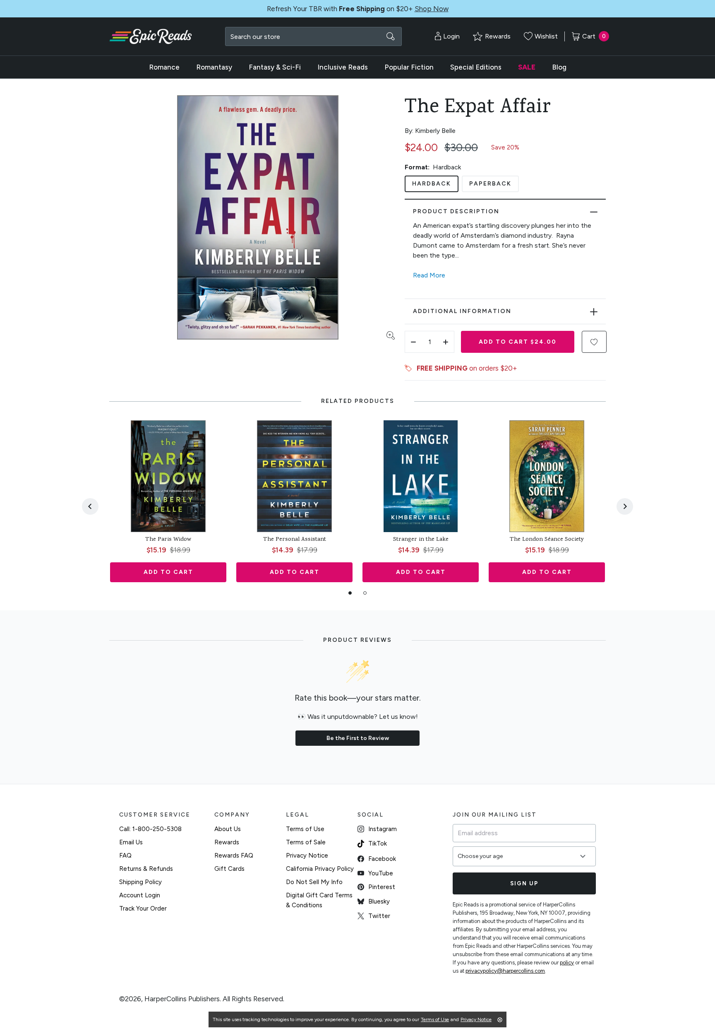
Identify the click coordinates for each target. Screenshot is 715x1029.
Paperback (490, 183)
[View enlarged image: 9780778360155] (258, 217)
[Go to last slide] (90, 506)
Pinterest (381, 887)
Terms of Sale (306, 842)
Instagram (382, 829)
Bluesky (379, 901)
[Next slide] (625, 506)
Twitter (379, 916)
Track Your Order (143, 908)
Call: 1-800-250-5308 (150, 829)
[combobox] (313, 36)
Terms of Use (305, 829)
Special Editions (475, 67)
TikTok (377, 843)
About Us (227, 829)
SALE (526, 67)
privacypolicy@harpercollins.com (505, 971)
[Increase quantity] (445, 341)
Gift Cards (229, 868)
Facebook (382, 859)
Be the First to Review (357, 738)
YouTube (380, 873)
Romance (164, 67)
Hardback (431, 183)
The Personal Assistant (294, 540)
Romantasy (214, 67)
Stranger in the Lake (421, 540)
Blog (559, 67)
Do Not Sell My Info (314, 882)
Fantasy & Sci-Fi (275, 67)
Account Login (139, 895)
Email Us (131, 842)
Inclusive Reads (342, 67)
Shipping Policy (140, 882)
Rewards (226, 842)
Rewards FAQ (233, 855)
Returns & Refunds (146, 868)
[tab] (350, 593)
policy (567, 962)
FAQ (125, 855)
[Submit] (390, 36)
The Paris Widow (168, 540)
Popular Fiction (409, 67)
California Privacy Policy (320, 868)
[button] (594, 342)
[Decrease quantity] (413, 341)
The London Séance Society (547, 540)
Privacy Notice (307, 855)
